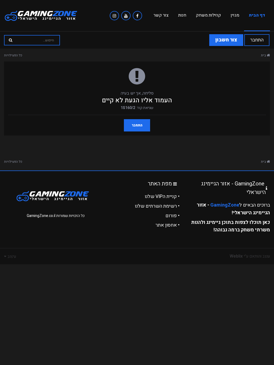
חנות (182, 15)
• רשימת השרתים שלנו (157, 206)
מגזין (235, 15)
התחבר (257, 40)
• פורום (172, 215)
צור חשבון (226, 40)
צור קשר (161, 15)
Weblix (236, 256)
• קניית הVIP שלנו (162, 196)
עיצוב (11, 256)
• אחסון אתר (167, 225)
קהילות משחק (208, 15)
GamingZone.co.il (41, 216)
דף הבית (257, 15)
